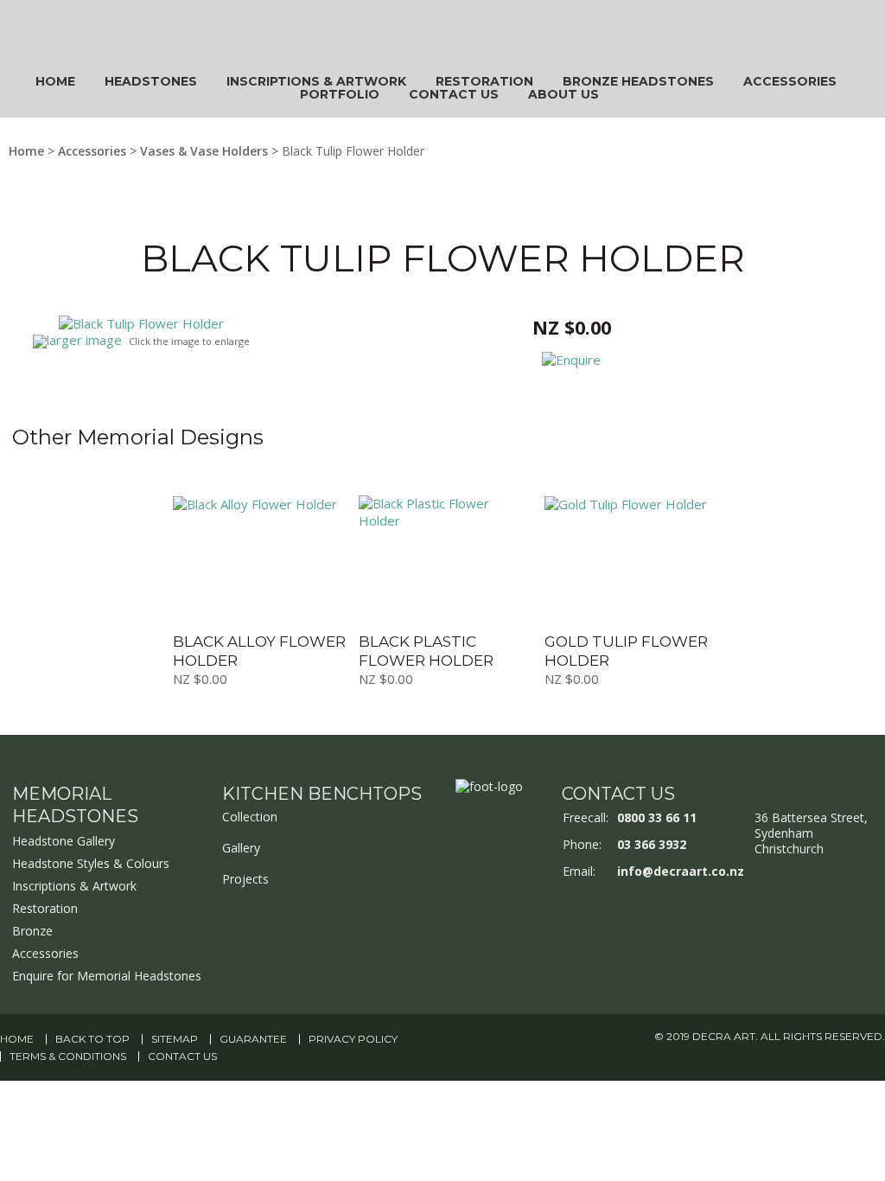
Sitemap (174, 1039)
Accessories (790, 81)
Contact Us (454, 94)
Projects (245, 879)
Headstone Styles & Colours (90, 863)
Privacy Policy (353, 1039)
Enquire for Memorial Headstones (106, 975)
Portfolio (339, 94)
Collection (249, 816)
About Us (563, 94)
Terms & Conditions (68, 1056)
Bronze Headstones (638, 81)
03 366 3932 (651, 844)
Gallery (241, 847)
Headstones (151, 81)
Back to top (92, 1039)
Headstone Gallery (63, 841)
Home (55, 81)
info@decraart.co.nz (680, 871)
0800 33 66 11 (657, 817)
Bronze (32, 930)
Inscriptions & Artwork (316, 81)
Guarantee (253, 1039)
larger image (84, 339)
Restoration (484, 81)
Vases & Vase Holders (204, 151)
